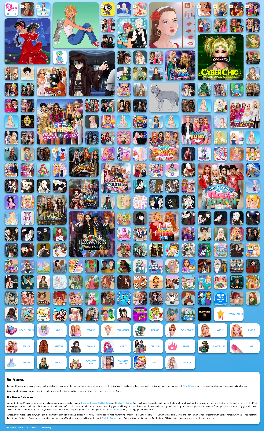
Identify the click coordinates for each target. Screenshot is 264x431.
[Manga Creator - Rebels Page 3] (60, 186)
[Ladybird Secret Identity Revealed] (60, 154)
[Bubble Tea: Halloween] (172, 298)
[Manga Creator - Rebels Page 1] (132, 33)
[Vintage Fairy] (253, 41)
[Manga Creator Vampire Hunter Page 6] (220, 218)
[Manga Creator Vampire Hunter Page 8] (188, 218)
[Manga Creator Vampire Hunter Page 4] (253, 218)
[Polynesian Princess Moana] (124, 266)
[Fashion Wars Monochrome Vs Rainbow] (11, 105)
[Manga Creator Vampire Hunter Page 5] (237, 218)
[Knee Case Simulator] (204, 282)
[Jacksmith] (237, 282)
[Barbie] (204, 105)
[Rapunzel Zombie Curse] (124, 218)
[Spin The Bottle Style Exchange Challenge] (27, 105)
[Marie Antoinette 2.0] (60, 282)
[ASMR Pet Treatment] (253, 250)
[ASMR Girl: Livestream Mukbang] (172, 250)
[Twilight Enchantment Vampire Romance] (108, 41)
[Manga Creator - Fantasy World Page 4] (188, 170)
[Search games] (14, 14)
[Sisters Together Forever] (220, 154)
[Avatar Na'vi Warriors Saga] (92, 137)
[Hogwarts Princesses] (92, 234)
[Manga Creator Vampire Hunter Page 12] (156, 202)
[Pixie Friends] (124, 73)
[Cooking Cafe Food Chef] (237, 266)
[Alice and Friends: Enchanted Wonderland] (84, 194)
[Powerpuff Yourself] (108, 9)
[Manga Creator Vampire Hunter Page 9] (140, 218)
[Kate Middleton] (108, 202)
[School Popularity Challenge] (220, 25)
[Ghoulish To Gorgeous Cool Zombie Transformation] (204, 89)
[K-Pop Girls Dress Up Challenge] (92, 105)
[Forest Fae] (188, 250)
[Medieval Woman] (156, 73)
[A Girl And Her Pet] (76, 25)
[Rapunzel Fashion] (237, 154)
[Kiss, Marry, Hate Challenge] (116, 178)
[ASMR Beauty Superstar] (108, 154)
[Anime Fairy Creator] (220, 105)
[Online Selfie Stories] (237, 234)
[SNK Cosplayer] (253, 170)
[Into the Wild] (108, 298)
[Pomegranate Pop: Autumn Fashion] (108, 282)
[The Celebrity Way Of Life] (204, 154)
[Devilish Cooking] (140, 298)
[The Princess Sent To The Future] (124, 154)
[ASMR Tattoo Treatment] (11, 266)
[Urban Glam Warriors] (27, 121)
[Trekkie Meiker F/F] (220, 266)
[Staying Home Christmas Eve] (60, 298)
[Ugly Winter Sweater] (43, 298)
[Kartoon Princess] (92, 282)
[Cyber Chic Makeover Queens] (221, 57)
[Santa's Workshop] (27, 298)
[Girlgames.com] (8, 14)
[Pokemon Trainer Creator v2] (60, 57)
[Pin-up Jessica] (188, 154)
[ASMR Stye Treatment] (124, 89)
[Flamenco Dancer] (27, 41)
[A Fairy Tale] (76, 282)
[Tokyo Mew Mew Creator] (27, 218)
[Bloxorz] (204, 314)
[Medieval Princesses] (43, 154)
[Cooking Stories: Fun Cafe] (188, 266)
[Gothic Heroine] (237, 250)
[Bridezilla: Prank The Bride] (52, 81)
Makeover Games (124, 403)
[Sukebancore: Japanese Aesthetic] (188, 298)
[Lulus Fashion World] (124, 234)
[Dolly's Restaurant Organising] (76, 266)
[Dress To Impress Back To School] (221, 186)
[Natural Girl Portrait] (124, 202)
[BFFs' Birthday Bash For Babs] (60, 121)
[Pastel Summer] (172, 314)
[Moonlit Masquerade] (140, 250)
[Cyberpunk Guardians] (188, 105)
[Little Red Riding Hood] (60, 234)
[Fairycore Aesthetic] (43, 282)
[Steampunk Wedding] (11, 73)
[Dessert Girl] (140, 9)
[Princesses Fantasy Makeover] (220, 89)
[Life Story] (204, 25)
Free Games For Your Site (14, 428)
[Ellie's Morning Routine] (253, 202)
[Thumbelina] (11, 218)
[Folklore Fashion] (43, 9)
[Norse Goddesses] (253, 89)
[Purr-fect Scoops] (188, 282)
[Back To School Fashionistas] (140, 170)
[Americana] (27, 154)
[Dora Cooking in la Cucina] (108, 314)
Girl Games (115, 409)
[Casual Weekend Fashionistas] (27, 170)
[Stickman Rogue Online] (124, 298)
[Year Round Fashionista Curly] (172, 170)
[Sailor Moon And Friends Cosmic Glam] (253, 25)
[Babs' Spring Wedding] (245, 113)
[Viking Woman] (140, 89)
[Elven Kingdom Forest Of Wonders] (52, 210)
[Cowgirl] (27, 266)
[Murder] (204, 298)
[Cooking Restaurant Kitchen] (60, 250)
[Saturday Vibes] (172, 266)
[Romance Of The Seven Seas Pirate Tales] (124, 57)
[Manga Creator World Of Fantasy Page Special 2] (172, 186)
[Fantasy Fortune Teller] (237, 9)
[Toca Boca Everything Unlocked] (27, 314)
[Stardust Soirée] (76, 314)
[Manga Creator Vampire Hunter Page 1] (43, 234)
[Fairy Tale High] (204, 9)
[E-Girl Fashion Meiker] (92, 314)
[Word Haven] (188, 314)
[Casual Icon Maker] (124, 314)
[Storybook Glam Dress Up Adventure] (220, 9)
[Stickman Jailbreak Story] (60, 314)
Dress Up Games (88, 403)
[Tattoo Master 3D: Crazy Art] (172, 282)
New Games (188, 386)
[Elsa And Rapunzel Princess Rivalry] (156, 170)
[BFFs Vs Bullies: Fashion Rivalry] (156, 57)
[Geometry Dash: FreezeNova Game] (140, 314)
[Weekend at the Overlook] (156, 298)
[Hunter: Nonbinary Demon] (140, 266)
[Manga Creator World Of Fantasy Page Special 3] (156, 186)
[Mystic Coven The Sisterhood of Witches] (140, 105)
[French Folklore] (156, 121)
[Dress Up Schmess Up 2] (124, 250)
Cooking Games (105, 403)
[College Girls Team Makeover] (140, 234)
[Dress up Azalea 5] (11, 202)
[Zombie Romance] (11, 250)
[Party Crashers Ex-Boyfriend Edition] (180, 65)
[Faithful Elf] (253, 186)
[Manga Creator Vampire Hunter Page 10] (188, 202)
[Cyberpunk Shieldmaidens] (253, 57)
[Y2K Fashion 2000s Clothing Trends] (11, 314)
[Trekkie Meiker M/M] (108, 266)
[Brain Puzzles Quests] (43, 314)
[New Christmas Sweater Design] (76, 298)
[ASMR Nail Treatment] (188, 186)
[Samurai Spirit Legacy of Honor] (27, 89)
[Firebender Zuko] (156, 250)
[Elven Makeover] (220, 234)
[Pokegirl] (237, 89)
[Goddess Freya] (220, 137)
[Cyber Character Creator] (92, 266)
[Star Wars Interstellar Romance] (253, 234)
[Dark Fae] (27, 282)
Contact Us (32, 428)
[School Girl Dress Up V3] (237, 137)
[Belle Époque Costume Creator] (204, 234)
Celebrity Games (109, 418)
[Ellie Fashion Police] (140, 121)
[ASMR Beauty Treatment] (27, 202)
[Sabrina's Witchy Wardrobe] (253, 266)
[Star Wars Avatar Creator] (27, 250)
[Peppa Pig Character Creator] (43, 266)
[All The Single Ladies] (60, 266)
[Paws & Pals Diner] (140, 282)
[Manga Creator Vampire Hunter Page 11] (172, 202)
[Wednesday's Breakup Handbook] (188, 89)
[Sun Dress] (11, 137)
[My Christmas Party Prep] (92, 298)
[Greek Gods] (220, 121)
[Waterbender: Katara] (204, 266)
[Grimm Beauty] (253, 73)
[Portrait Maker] (172, 25)
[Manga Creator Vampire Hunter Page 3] (11, 234)
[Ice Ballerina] (124, 9)
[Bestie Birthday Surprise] (164, 146)
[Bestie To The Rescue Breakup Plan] (164, 226)
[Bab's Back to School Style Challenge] (108, 25)
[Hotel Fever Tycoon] (253, 282)
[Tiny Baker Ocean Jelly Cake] (220, 250)
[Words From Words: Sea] (220, 298)
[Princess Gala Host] (140, 154)
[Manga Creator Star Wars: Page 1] (43, 250)
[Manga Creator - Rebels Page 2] (140, 186)
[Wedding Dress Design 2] (140, 57)
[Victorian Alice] (92, 121)
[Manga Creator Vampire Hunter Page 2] (27, 234)
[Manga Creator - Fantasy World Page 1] (43, 186)
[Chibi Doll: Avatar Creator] (140, 202)
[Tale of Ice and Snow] (11, 298)
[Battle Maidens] (124, 105)
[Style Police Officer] (108, 105)
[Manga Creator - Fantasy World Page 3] (11, 186)
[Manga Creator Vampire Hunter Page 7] (204, 218)
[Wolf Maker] (164, 97)
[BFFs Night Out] (60, 170)
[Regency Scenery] (253, 298)
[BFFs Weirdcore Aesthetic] (253, 9)
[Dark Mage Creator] (140, 73)
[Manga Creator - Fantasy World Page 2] (27, 186)
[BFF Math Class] (220, 282)
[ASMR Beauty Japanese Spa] (253, 154)
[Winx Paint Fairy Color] (156, 314)
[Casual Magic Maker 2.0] (11, 282)
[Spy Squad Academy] (188, 234)
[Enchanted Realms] (84, 162)
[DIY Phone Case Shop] (204, 250)
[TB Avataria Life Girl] (156, 282)
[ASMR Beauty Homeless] (108, 121)
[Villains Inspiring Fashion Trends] (11, 170)
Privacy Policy (46, 428)
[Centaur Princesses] (11, 154)
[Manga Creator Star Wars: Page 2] (92, 73)
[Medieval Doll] (27, 9)
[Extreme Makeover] (124, 137)
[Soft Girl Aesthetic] (237, 298)
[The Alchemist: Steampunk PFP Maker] (124, 282)
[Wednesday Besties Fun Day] (140, 137)
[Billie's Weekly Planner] (27, 137)
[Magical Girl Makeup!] (156, 266)
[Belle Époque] (27, 73)
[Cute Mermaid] (43, 170)
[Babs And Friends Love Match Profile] (237, 25)
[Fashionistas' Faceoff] (11, 89)
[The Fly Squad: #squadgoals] (108, 137)
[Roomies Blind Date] (196, 129)
